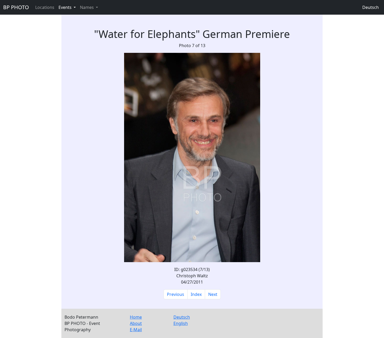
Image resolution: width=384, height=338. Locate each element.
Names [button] (87, 7)
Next (212, 294)
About (136, 323)
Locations (44, 7)
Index (196, 294)
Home (136, 317)
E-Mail (136, 330)
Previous (175, 294)
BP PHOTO (16, 7)
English (180, 323)
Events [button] (66, 7)
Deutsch (370, 7)
